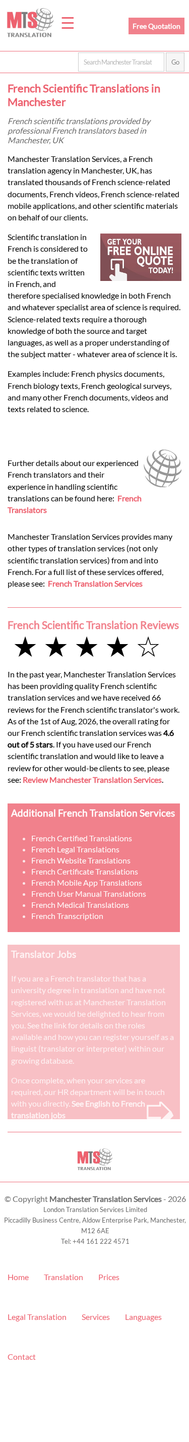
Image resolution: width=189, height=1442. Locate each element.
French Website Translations (81, 860)
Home (18, 1277)
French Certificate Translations (84, 871)
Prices (108, 1277)
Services (96, 1316)
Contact (22, 1356)
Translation (63, 1277)
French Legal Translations (75, 849)
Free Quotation (156, 26)
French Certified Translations (81, 838)
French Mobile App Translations (86, 882)
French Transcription (67, 915)
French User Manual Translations (88, 893)
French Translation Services (95, 583)
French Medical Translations (80, 904)
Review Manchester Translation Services (92, 779)
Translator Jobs (43, 954)
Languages (143, 1316)
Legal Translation (37, 1316)
